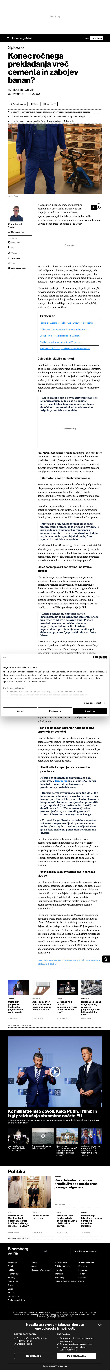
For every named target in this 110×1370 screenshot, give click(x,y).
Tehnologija (13, 1281)
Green (11, 1285)
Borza (59, 999)
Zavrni (20, 711)
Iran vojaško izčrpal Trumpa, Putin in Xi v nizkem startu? (16, 1148)
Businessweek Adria (16, 1300)
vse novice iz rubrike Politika (19, 1238)
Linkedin (82, 1278)
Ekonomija (12, 1262)
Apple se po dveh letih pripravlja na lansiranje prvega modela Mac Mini (41, 1006)
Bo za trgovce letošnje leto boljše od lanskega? (60, 336)
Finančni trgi (13, 1274)
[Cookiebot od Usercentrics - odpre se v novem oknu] (95, 658)
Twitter (81, 1274)
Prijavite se (62, 1366)
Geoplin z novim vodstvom (40, 1217)
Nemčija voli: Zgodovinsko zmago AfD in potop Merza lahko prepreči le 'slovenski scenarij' (66, 1150)
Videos (35, 1262)
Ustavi (36, 104)
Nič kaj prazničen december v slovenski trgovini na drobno (64, 329)
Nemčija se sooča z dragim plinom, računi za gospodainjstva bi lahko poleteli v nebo (91, 1008)
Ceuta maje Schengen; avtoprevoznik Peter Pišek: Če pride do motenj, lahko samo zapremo (90, 1150)
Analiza (11, 1293)
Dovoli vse (90, 711)
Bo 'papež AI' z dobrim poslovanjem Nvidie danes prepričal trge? (67, 1007)
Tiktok (81, 1281)
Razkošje (12, 1278)
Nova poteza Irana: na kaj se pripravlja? (41, 1147)
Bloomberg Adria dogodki (42, 1270)
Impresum (59, 1274)
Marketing (59, 1278)
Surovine (85, 999)
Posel (10, 1266)
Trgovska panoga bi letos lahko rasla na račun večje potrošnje (66, 323)
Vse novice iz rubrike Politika (19, 1025)
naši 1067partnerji (17, 671)
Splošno (35, 1212)
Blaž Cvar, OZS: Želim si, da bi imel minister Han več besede (65, 349)
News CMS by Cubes (55, 1318)
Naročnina (97, 38)
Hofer (53, 964)
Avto (10, 1212)
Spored (35, 1266)
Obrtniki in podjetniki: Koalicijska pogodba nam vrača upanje (15, 1007)
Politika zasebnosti (63, 1266)
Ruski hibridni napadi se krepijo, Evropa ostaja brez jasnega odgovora (76, 1184)
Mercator (43, 964)
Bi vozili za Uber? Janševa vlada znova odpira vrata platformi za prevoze (67, 1220)
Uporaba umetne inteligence (66, 1281)
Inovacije (36, 999)
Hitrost (46, 104)
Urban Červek (25, 89)
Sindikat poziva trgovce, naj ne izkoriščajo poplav (60, 342)
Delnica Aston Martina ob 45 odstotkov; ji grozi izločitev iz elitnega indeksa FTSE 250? (18, 1220)
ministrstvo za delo (60, 961)
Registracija (33, 1356)
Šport (10, 1289)
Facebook (82, 1266)
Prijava (86, 38)
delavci (95, 961)
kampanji (61, 780)
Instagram (82, 1270)
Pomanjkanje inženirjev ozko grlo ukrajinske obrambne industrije (91, 1220)
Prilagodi (53, 711)
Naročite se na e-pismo (85, 1251)
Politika (11, 999)
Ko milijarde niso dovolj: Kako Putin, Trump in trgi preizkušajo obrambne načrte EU (52, 1113)
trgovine (43, 961)
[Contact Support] (106, 959)
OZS (75, 961)
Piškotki (58, 1270)
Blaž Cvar (84, 961)
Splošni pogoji (61, 1262)
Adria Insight (13, 1296)
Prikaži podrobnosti (92, 703)
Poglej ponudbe (76, 1356)
